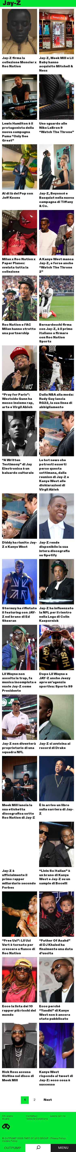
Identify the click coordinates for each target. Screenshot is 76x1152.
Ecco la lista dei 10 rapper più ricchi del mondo (19, 1011)
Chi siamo (7, 1116)
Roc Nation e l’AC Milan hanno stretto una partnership (19, 329)
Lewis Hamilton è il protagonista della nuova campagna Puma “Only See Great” (18, 132)
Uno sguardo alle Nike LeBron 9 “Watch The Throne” (56, 128)
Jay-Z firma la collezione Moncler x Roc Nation (19, 62)
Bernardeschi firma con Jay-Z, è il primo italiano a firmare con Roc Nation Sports (56, 333)
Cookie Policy (9, 1141)
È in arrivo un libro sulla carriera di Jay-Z (56, 809)
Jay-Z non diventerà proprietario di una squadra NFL (19, 748)
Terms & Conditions (37, 1119)
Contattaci (31, 1116)
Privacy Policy (57, 1138)
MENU (63, 1148)
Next (48, 1100)
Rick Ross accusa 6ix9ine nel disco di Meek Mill (18, 1076)
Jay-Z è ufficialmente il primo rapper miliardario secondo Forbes (19, 879)
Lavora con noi (58, 1116)
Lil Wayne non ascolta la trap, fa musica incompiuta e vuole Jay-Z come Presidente (19, 682)
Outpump (12, 1148)
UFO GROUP (41, 1138)
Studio (5, 1119)
